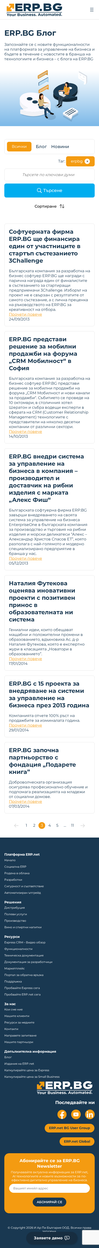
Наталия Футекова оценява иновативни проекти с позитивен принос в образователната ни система (42, 601)
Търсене (52, 190)
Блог (41, 146)
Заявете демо (48, 1238)
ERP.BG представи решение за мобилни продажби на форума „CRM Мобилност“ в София (43, 354)
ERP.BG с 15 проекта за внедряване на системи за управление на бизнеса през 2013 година (49, 694)
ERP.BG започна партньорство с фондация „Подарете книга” (42, 761)
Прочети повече (25, 314)
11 (72, 825)
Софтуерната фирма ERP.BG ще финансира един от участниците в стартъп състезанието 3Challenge (44, 246)
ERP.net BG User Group (69, 1128)
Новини (60, 146)
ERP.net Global (77, 1141)
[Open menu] (92, 10)
